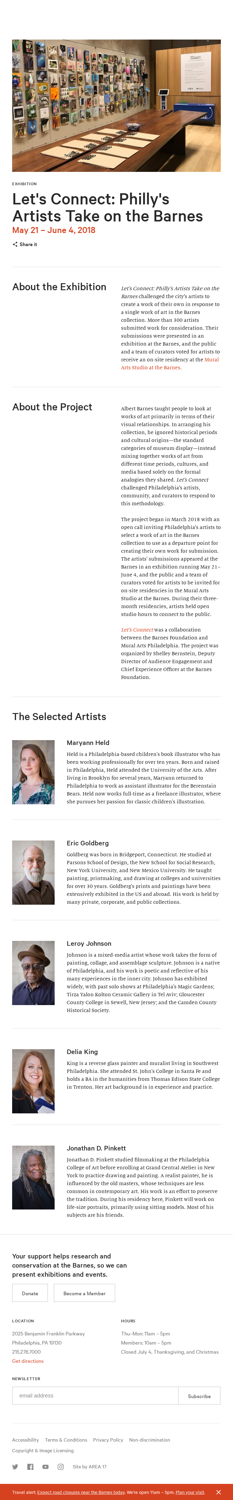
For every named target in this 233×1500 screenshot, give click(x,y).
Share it (28, 243)
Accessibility (25, 1439)
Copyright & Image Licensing (43, 1450)
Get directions (28, 1360)
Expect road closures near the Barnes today (81, 1492)
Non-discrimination (149, 1439)
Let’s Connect (137, 630)
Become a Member (84, 1292)
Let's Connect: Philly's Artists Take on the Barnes (107, 207)
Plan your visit (190, 1492)
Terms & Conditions (66, 1439)
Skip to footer (116, 5)
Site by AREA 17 (89, 1466)
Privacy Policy (108, 1439)
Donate (30, 1292)
